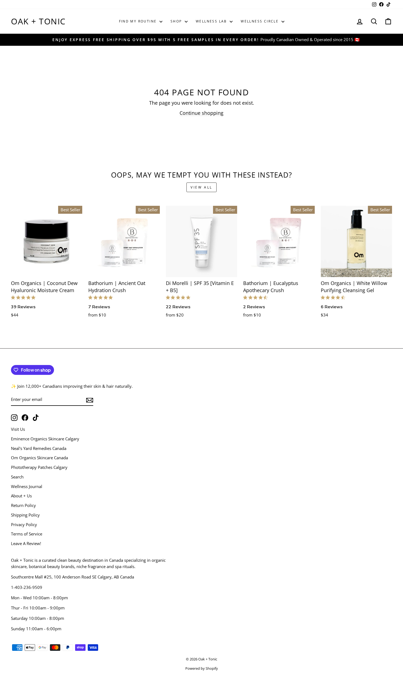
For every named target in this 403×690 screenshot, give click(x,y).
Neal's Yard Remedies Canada (38, 448)
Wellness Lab (212, 21)
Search (17, 477)
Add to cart (46, 270)
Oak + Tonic (38, 21)
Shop (177, 21)
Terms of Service (26, 534)
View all (201, 187)
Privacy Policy (24, 524)
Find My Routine (138, 21)
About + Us (21, 495)
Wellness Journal (26, 486)
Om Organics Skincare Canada (39, 457)
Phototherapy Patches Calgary (39, 467)
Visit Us (18, 429)
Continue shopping (201, 113)
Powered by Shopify (201, 668)
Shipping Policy (25, 515)
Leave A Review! (26, 543)
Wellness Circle (260, 21)
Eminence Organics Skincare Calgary (45, 438)
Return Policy (23, 505)
